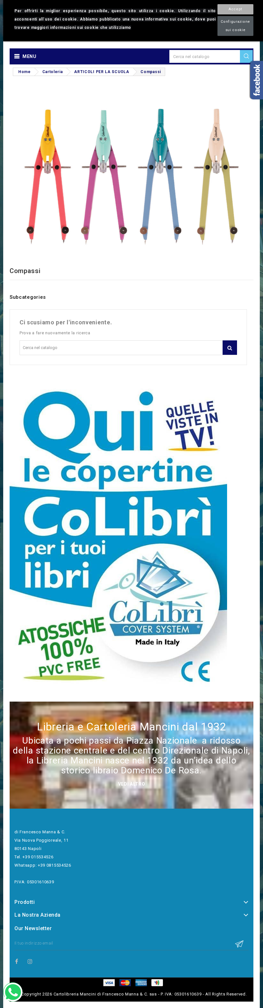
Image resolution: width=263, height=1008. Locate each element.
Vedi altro (131, 784)
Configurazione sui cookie (235, 26)
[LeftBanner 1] (118, 538)
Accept (235, 9)
